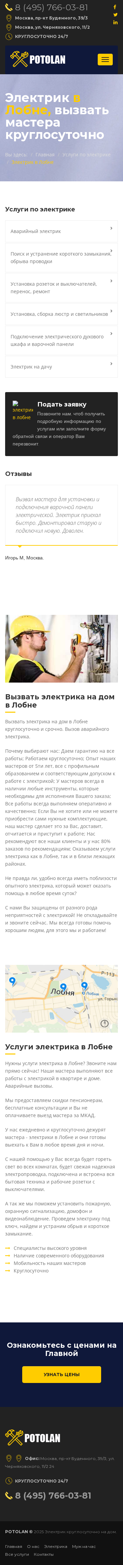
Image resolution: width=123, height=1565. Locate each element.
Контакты (44, 1554)
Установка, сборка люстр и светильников (59, 314)
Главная (45, 154)
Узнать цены (62, 1374)
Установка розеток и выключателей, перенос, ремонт (54, 288)
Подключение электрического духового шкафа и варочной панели (57, 340)
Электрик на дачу (31, 366)
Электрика (55, 1546)
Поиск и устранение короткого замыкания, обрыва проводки (61, 257)
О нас (33, 1546)
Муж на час (84, 1546)
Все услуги (17, 1554)
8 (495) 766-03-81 (51, 7)
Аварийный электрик (36, 231)
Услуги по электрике (87, 154)
